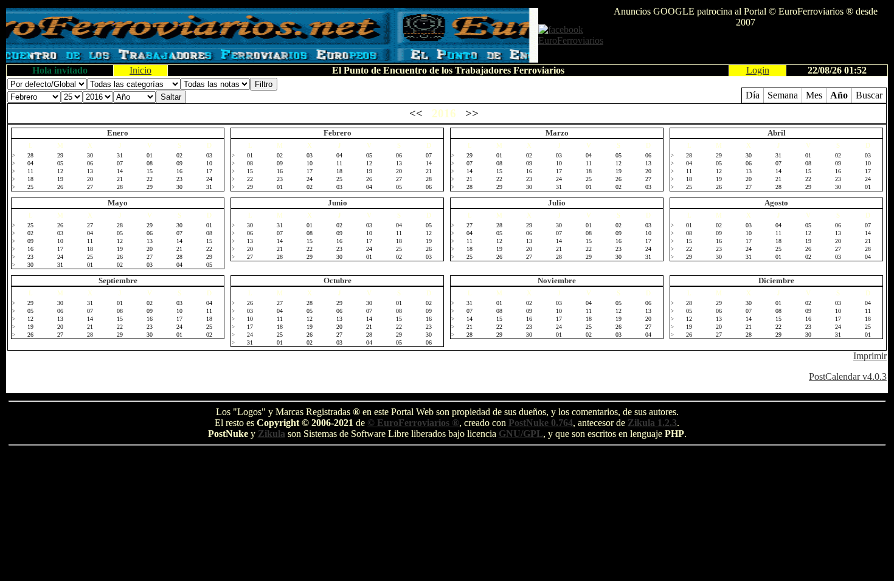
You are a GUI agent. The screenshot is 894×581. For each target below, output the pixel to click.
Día (753, 95)
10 (209, 163)
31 (120, 155)
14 (120, 171)
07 (120, 163)
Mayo (118, 202)
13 (90, 171)
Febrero (338, 132)
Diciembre (776, 280)
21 (120, 179)
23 (179, 179)
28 (30, 155)
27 (90, 187)
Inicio (140, 70)
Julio (557, 202)
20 (90, 179)
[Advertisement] (745, 46)
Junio (337, 202)
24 (209, 179)
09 (179, 163)
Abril (777, 132)
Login (757, 70)
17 (209, 171)
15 (150, 171)
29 (60, 155)
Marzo (557, 132)
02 (179, 155)
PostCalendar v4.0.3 (848, 376)
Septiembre (118, 280)
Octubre (338, 280)
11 (30, 171)
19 (60, 179)
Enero (117, 132)
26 (60, 187)
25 (30, 187)
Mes (814, 95)
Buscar (869, 95)
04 (30, 163)
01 (150, 155)
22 (150, 179)
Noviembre (557, 280)
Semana (783, 95)
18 (30, 179)
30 (90, 155)
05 (60, 163)
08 (150, 163)
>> (472, 113)
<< (416, 113)
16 (179, 171)
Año (839, 95)
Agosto (776, 202)
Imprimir (870, 356)
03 (209, 155)
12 (60, 171)
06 (90, 163)
